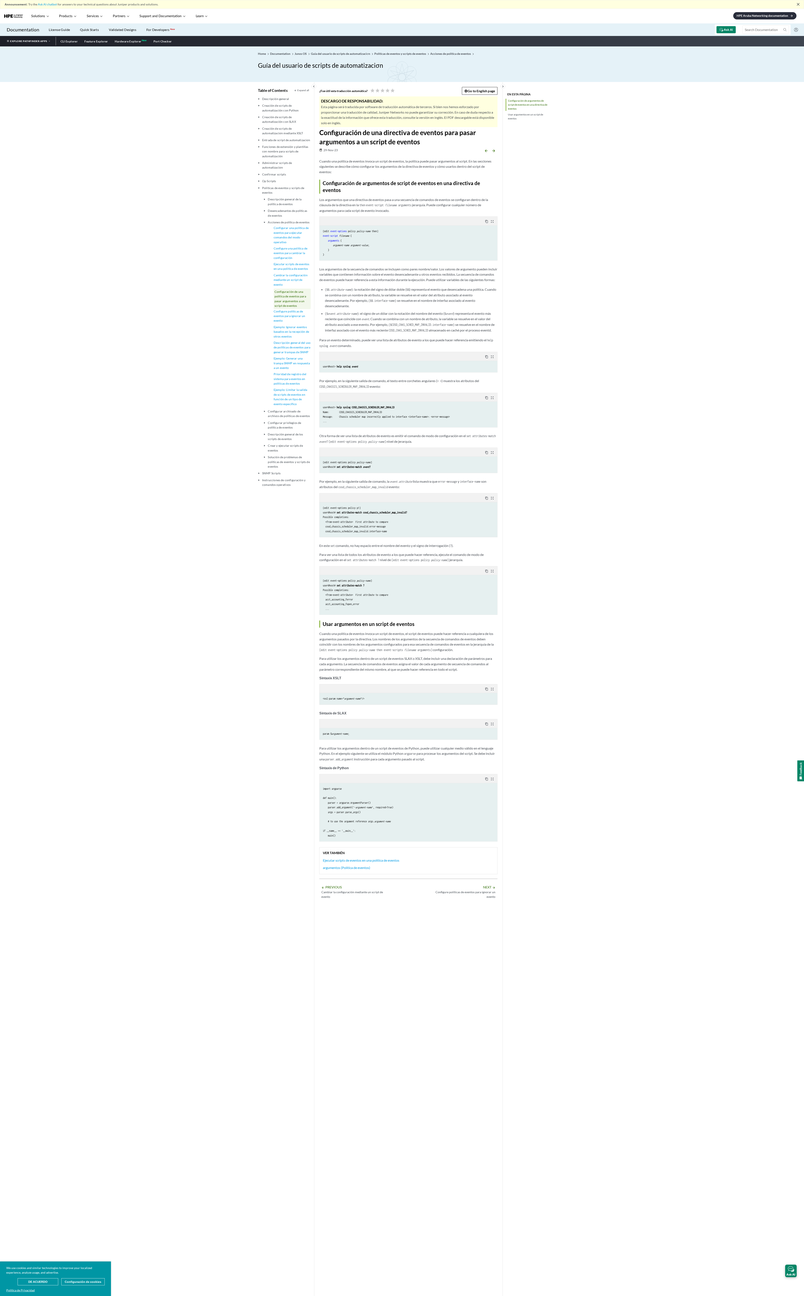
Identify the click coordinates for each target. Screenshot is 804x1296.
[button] (791, 1271)
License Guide (59, 30)
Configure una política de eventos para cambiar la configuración (290, 253)
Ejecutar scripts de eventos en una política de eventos (291, 266)
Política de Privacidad (20, 1290)
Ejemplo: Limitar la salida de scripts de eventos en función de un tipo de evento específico (290, 397)
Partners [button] (119, 16)
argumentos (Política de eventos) (346, 868)
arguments (333, 240)
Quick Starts (89, 30)
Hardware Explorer (128, 41)
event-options (338, 231)
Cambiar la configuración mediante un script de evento (291, 279)
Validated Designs (122, 30)
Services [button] (93, 16)
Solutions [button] (38, 16)
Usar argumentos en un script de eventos (525, 116)
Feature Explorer (96, 41)
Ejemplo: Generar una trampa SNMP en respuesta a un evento (292, 363)
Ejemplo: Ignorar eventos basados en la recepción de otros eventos (291, 331)
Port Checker (162, 41)
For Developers (160, 30)
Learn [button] (200, 16)
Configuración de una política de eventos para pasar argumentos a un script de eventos (290, 298)
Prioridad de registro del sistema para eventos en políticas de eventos (290, 378)
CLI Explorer (69, 41)
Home (262, 53)
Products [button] (65, 16)
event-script (330, 235)
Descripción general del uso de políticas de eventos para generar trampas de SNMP (292, 347)
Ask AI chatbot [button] (47, 4)
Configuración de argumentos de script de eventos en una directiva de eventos (527, 104)
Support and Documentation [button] (160, 16)
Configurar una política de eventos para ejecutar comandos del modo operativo (291, 235)
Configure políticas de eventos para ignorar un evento (289, 316)
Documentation (23, 29)
